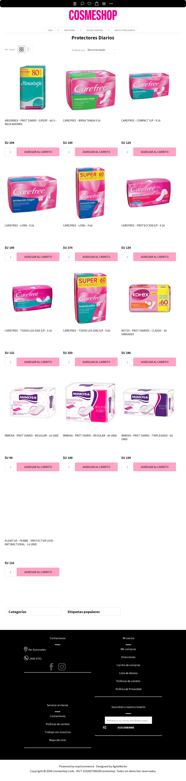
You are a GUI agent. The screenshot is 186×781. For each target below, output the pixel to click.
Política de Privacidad (128, 689)
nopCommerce (84, 766)
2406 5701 (35, 658)
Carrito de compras (128, 665)
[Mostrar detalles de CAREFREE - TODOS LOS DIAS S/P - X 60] (90, 297)
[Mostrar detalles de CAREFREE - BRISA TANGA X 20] (90, 87)
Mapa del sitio (57, 740)
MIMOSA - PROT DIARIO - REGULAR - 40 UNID (90, 435)
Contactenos (58, 716)
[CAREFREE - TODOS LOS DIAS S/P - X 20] (32, 297)
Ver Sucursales (37, 649)
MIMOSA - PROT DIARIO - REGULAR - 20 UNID (32, 435)
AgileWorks (120, 766)
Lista (29, 49)
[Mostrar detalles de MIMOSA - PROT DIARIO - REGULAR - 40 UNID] (90, 402)
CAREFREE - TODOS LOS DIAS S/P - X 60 (86, 330)
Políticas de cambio (128, 681)
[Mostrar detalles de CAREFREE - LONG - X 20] (32, 192)
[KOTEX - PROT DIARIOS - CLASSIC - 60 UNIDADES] (148, 297)
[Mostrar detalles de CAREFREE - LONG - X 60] (90, 192)
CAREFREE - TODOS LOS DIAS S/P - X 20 (28, 330)
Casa (50, 30)
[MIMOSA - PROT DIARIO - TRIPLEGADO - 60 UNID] (148, 402)
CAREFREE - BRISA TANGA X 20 (81, 120)
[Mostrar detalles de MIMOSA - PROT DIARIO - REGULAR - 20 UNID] (32, 402)
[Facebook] (53, 666)
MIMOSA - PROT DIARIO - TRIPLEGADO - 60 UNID (147, 437)
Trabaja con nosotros (58, 732)
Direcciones (128, 657)
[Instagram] (62, 666)
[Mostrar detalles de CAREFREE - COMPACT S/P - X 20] (148, 87)
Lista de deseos (89, 3)
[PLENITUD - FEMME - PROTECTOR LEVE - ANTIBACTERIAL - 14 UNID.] (32, 507)
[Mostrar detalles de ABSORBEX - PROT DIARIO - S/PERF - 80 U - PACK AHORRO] (32, 87)
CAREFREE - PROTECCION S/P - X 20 (143, 225)
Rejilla (21, 49)
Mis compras (128, 649)
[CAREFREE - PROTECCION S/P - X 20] (148, 192)
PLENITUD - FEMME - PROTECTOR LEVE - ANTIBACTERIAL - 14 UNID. (30, 542)
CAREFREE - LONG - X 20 (19, 225)
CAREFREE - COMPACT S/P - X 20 (140, 120)
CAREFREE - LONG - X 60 (77, 225)
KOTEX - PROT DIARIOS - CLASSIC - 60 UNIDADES (144, 332)
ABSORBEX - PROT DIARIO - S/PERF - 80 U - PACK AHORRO (31, 122)
